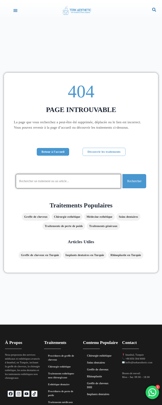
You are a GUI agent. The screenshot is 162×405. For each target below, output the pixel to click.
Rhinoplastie (94, 376)
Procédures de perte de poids (60, 393)
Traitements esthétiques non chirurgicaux (61, 375)
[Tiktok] (34, 394)
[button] (15, 10)
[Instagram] (19, 394)
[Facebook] (11, 394)
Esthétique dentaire (59, 384)
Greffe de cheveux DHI (97, 385)
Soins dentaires (96, 362)
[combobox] (68, 181)
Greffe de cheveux (97, 369)
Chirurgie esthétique (59, 366)
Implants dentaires (98, 394)
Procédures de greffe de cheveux (61, 357)
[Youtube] (26, 394)
